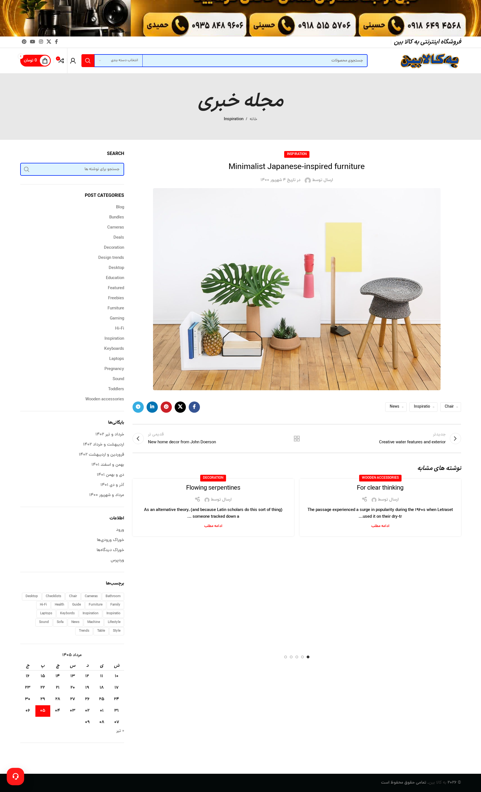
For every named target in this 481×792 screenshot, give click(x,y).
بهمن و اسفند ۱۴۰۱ (108, 465)
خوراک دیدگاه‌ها (110, 550)
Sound (118, 379)
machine (93, 622)
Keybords (67, 613)
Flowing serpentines (213, 488)
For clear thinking (380, 488)
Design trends (111, 258)
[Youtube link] (32, 42)
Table (101, 631)
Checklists (53, 596)
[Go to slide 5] (285, 657)
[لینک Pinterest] (24, 42)
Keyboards (114, 349)
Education (115, 278)
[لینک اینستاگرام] (41, 42)
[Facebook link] (56, 42)
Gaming (117, 319)
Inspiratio (422, 407)
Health (59, 605)
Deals (118, 238)
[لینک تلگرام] (138, 407)
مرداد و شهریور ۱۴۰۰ (106, 495)
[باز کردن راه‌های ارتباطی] (15, 776)
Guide (76, 605)
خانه (253, 119)
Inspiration (233, 119)
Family (115, 605)
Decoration (213, 478)
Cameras (115, 228)
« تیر (120, 731)
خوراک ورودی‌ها (110, 540)
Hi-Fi (119, 329)
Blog (120, 208)
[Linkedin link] (152, 407)
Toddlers (116, 389)
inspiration (91, 613)
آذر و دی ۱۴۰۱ (112, 485)
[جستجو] (87, 60)
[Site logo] (429, 61)
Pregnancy (114, 369)
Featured (116, 288)
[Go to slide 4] (291, 657)
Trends (84, 631)
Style (116, 631)
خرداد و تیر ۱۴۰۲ (109, 435)
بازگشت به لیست (296, 438)
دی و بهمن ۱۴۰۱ (110, 475)
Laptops (116, 359)
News (394, 407)
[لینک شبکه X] (49, 42)
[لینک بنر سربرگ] (240, 18)
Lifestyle (114, 622)
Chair (449, 407)
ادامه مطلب (380, 526)
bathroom (113, 596)
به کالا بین (437, 783)
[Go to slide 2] (302, 657)
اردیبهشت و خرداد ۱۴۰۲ (103, 445)
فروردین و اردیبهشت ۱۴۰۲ (101, 455)
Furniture (116, 309)
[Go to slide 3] (296, 657)
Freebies (116, 299)
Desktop (116, 268)
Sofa (60, 622)
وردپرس (117, 560)
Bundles (116, 218)
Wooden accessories (380, 478)
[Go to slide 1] (308, 657)
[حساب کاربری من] (73, 60)
